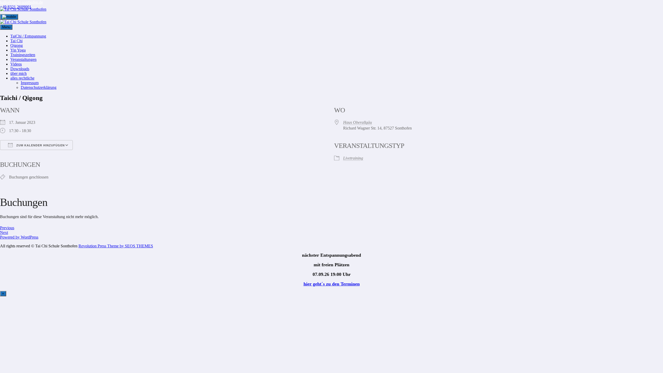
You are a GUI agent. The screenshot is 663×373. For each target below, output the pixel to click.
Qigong (16, 45)
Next (4, 232)
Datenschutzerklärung (38, 87)
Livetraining (353, 158)
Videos (16, 64)
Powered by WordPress (19, 237)
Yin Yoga (18, 50)
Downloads (19, 69)
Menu (6, 27)
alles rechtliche (22, 78)
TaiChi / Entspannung (28, 36)
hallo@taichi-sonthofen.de (21, 2)
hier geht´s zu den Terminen (332, 283)
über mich (18, 73)
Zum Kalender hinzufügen (40, 145)
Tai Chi (16, 41)
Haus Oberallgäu (357, 122)
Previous (7, 228)
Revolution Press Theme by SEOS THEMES (115, 246)
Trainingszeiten (22, 55)
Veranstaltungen (23, 59)
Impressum (30, 83)
